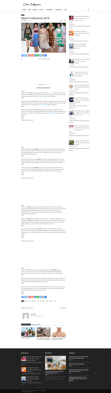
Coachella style (40, 96)
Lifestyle (41, 9)
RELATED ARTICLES (26, 324)
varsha (70, 359)
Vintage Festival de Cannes (27, 308)
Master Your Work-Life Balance (76, 364)
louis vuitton (33, 301)
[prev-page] (22, 342)
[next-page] (24, 342)
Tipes (65, 9)
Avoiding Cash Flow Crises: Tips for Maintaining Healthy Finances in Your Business (78, 378)
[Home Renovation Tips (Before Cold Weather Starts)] (55, 363)
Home (29, 9)
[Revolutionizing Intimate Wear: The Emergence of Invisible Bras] (59, 332)
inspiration (50, 92)
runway (47, 301)
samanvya (47, 374)
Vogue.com (46, 84)
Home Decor (58, 9)
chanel (26, 301)
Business (35, 9)
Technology (49, 9)
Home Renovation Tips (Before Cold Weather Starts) (54, 372)
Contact (24, 9)
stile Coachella (54, 113)
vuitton (55, 301)
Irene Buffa (24, 20)
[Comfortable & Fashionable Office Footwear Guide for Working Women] (44, 332)
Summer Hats (63, 308)
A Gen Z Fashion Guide (25, 338)
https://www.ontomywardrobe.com (36, 315)
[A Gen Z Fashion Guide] (28, 332)
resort (38, 301)
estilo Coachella (41, 104)
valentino (51, 301)
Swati (70, 373)
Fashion (26, 13)
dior (29, 301)
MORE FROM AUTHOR (36, 324)
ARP (69, 381)
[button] (88, 9)
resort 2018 (42, 301)
